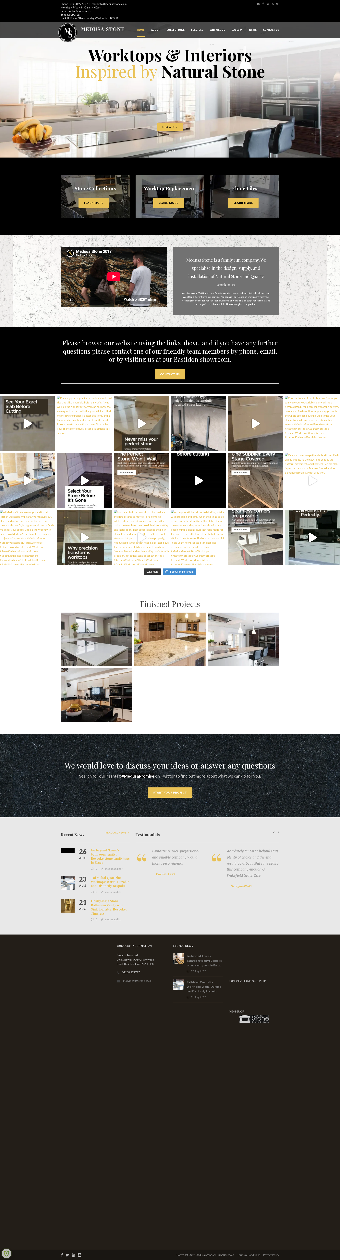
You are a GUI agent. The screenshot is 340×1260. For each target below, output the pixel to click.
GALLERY (237, 30)
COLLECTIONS (175, 30)
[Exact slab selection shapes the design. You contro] (27, 480)
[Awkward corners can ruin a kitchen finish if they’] (255, 537)
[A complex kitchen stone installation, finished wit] (198, 537)
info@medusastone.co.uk (137, 980)
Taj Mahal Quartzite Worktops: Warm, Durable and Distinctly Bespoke (110, 882)
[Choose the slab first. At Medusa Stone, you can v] (312, 423)
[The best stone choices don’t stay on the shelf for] (141, 480)
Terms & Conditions (248, 1254)
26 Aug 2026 (198, 971)
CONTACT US (271, 30)
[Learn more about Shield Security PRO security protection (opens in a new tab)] (6, 1253)
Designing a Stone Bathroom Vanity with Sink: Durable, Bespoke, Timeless (109, 907)
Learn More (93, 202)
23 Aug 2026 (198, 997)
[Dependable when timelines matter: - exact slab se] (141, 423)
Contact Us (169, 127)
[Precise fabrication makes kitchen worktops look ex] (84, 537)
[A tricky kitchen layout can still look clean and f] (312, 537)
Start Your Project (170, 792)
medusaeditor (114, 868)
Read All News (116, 832)
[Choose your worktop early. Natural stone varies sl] (84, 480)
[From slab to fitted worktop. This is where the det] (141, 537)
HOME (141, 30)
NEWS (253, 30)
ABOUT (155, 30)
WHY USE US (217, 30)
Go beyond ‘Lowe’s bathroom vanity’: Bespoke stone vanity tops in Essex (110, 856)
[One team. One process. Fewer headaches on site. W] (255, 480)
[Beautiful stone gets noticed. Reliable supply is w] (27, 423)
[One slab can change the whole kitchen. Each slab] (312, 480)
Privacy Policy (271, 1254)
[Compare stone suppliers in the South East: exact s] (255, 423)
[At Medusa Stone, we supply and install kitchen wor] (27, 537)
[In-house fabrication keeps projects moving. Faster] (198, 480)
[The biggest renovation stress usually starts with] (198, 423)
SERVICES (197, 30)
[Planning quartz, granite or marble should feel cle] (84, 423)
